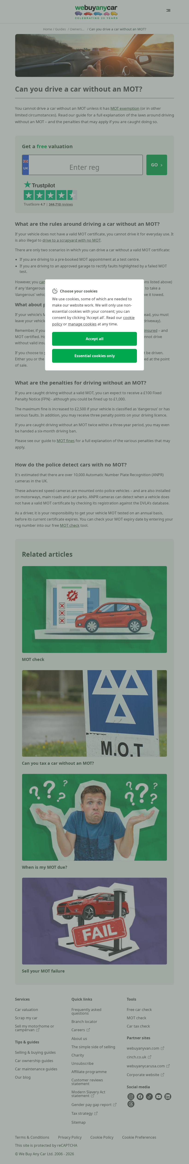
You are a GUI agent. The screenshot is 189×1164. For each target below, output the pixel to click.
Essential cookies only (94, 355)
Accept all (94, 338)
